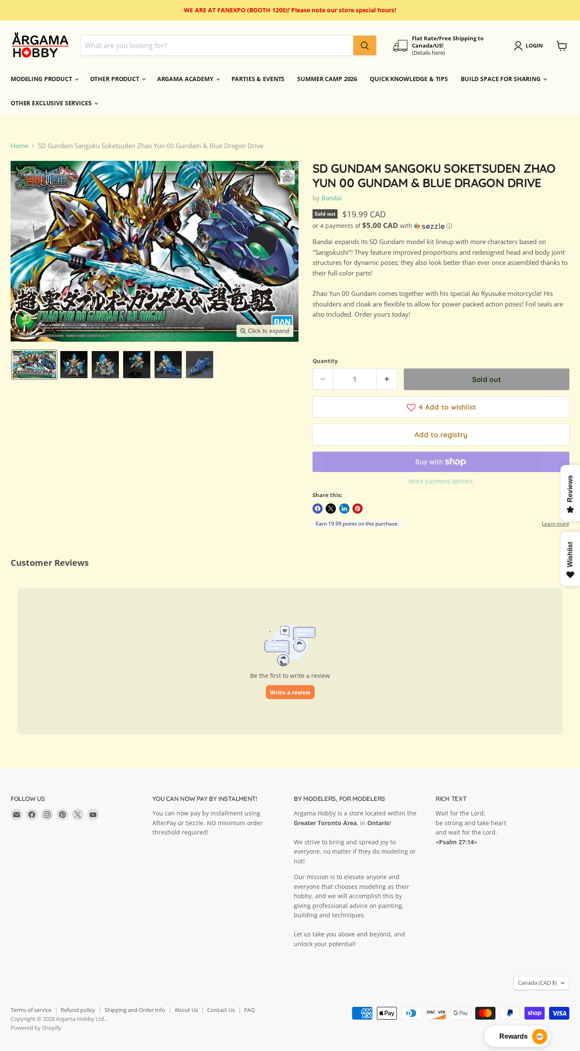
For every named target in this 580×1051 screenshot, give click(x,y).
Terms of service (31, 1010)
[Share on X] (331, 508)
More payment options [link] (440, 481)
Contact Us (221, 1010)
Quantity (325, 361)
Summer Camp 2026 (327, 79)
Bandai (331, 198)
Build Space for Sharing (501, 79)
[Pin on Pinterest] (357, 508)
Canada (537, 982)
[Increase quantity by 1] (387, 379)
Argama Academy (186, 79)
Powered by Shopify (36, 1027)
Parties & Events (258, 79)
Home (19, 145)
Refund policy (78, 1010)
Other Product (115, 79)
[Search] (364, 46)
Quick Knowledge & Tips (409, 79)
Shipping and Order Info (134, 1010)
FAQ (249, 1010)
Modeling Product (42, 79)
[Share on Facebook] (318, 508)
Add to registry (440, 434)
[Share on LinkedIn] (344, 508)
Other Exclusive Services (52, 103)
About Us (186, 1010)
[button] (34, 364)
